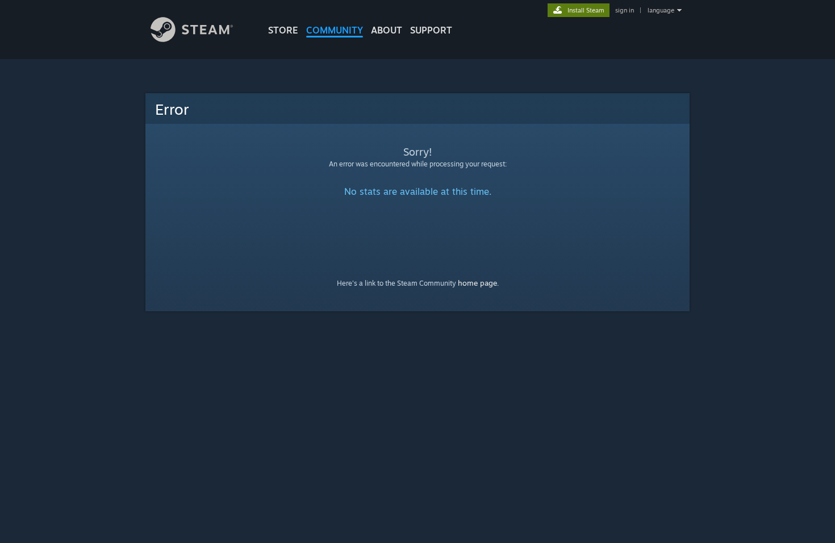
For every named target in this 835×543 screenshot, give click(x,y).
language (661, 10)
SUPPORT (431, 30)
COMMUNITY (334, 30)
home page (477, 282)
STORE (283, 30)
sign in (624, 10)
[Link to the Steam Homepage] (192, 39)
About (386, 30)
